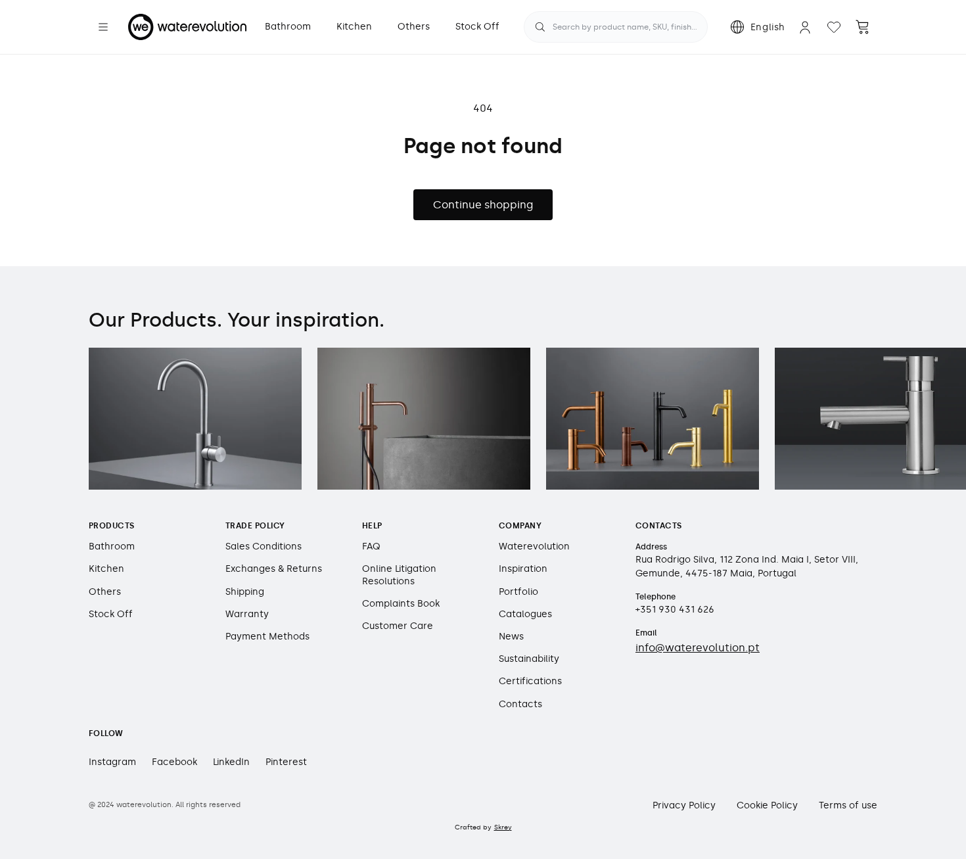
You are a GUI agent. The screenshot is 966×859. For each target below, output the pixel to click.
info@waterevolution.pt (697, 647)
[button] (103, 26)
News (511, 636)
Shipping (244, 591)
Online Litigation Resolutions (399, 574)
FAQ (371, 546)
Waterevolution (534, 546)
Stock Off (111, 614)
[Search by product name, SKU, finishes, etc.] (540, 26)
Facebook (174, 762)
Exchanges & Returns (273, 568)
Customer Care (397, 626)
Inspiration (523, 568)
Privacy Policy (684, 805)
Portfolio (518, 591)
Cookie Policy (767, 805)
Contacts (520, 704)
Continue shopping (483, 204)
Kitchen (106, 568)
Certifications (530, 681)
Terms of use (848, 805)
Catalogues (525, 614)
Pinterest (286, 762)
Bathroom (112, 546)
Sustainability (529, 658)
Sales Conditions (263, 546)
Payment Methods (267, 636)
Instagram (112, 762)
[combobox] (616, 27)
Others (105, 591)
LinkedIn (231, 762)
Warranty (247, 614)
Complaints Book (401, 603)
